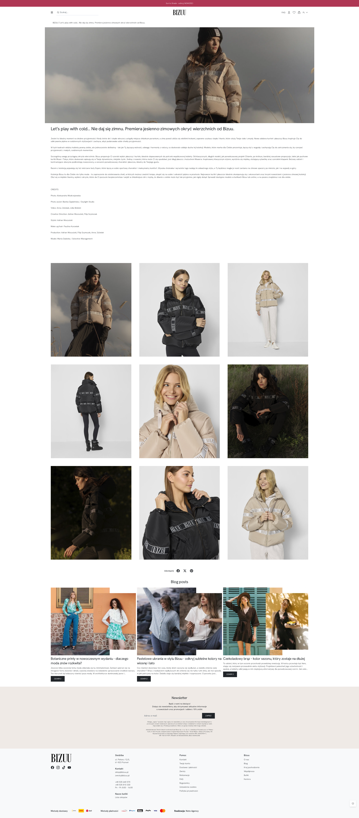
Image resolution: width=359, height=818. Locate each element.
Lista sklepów (121, 797)
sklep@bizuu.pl (121, 772)
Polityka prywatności (189, 791)
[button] (299, 12)
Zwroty (182, 771)
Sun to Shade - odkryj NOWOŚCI (179, 3)
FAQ (283, 12)
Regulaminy (185, 783)
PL (304, 12)
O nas (246, 759)
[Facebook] (52, 767)
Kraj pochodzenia (251, 767)
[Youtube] (69, 767)
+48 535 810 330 (122, 784)
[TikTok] (63, 767)
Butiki (246, 775)
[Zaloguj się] (289, 12)
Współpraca (249, 771)
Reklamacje (185, 775)
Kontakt (183, 759)
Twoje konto (185, 763)
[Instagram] (58, 767)
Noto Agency (192, 810)
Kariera (247, 779)
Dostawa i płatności (188, 767)
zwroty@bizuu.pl (122, 775)
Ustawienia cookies (188, 787)
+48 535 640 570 (122, 782)
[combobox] (77, 12)
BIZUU (55, 22)
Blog (246, 763)
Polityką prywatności (170, 726)
